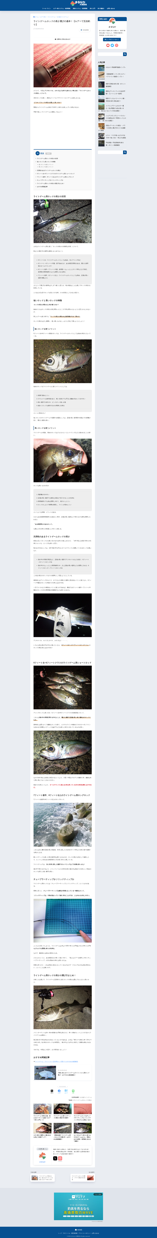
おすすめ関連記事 (42, 186)
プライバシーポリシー (84, 1233)
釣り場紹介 (101, 8)
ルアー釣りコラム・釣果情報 (61, 8)
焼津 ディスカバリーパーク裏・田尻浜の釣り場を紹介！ (116, 100)
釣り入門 (92, 8)
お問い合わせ (111, 8)
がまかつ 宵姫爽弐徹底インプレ (116, 67)
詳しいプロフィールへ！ (112, 39)
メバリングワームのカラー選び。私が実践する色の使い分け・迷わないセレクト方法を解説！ (111, 108)
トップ (60, 1233)
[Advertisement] (63, 131)
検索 (125, 54)
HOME (79, 1230)
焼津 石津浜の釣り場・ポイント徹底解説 (116, 85)
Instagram (60, 1161)
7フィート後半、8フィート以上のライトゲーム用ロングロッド (55, 177)
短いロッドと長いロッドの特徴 (46, 161)
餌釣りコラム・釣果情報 (80, 8)
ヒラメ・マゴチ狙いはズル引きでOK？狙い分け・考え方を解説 (116, 137)
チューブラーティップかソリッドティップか (50, 180)
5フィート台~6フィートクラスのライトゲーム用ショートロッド (56, 173)
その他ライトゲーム (86, 1097)
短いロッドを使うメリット (46, 164)
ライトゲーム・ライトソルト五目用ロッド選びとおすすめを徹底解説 (56, 1061)
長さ (90, 1100)
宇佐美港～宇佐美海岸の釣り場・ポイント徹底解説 (115, 144)
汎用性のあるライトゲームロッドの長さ (49, 170)
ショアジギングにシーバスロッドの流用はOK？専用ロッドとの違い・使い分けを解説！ (112, 118)
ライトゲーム (78, 1100)
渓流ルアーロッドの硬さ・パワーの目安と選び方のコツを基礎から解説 (111, 128)
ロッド (85, 1100)
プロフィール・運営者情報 (70, 1233)
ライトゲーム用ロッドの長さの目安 (47, 158)
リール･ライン (46, 8)
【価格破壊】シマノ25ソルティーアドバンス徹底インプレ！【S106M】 (111, 76)
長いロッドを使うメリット (46, 166)
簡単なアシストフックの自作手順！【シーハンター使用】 (115, 92)
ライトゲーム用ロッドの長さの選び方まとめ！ (51, 183)
